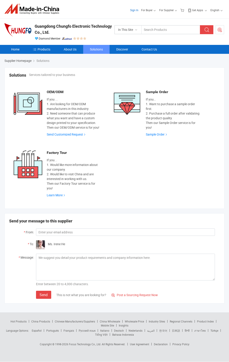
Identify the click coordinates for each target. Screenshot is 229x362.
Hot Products (19, 321)
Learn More (55, 195)
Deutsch (119, 330)
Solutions (96, 49)
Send (44, 294)
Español (37, 330)
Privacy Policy (180, 344)
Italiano (104, 330)
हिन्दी (187, 330)
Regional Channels (181, 321)
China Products (40, 321)
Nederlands (135, 330)
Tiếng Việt (101, 334)
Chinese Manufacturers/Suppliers (75, 321)
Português (52, 330)
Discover (122, 49)
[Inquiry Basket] (182, 10)
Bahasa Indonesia (123, 334)
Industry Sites (157, 321)
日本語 (176, 330)
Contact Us (149, 49)
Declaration (161, 344)
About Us (70, 49)
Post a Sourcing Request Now (134, 295)
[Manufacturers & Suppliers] (33, 9)
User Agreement (139, 344)
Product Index (205, 321)
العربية (151, 330)
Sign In (134, 10)
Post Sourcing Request (220, 29)
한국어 (163, 330)
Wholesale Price (134, 321)
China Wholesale (110, 321)
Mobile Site (107, 325)
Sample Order (155, 134)
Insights (123, 325)
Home (15, 49)
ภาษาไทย (200, 330)
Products (44, 49)
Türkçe (214, 330)
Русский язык (87, 330)
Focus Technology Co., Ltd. (85, 344)
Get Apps (197, 10)
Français (69, 330)
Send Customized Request (65, 134)
